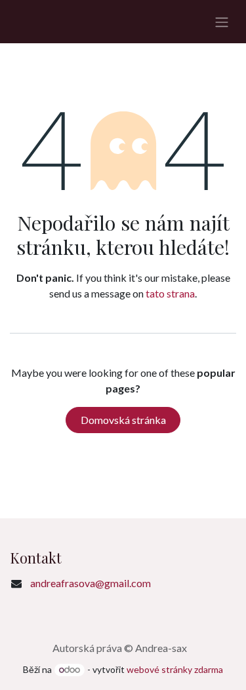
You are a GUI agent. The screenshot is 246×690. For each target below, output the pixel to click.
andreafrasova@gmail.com (90, 583)
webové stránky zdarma (175, 669)
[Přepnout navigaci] (221, 22)
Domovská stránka (123, 419)
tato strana (170, 293)
